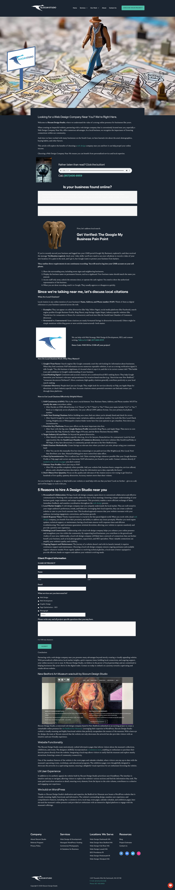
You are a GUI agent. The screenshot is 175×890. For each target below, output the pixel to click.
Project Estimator (125, 842)
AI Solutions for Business (69, 849)
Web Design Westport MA (100, 859)
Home (75, 8)
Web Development (46, 601)
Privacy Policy (35, 846)
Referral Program (37, 842)
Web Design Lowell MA (99, 849)
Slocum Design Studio (50, 886)
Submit (44, 646)
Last (89, 579)
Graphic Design (45, 604)
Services (82, 8)
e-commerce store (94, 750)
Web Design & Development (70, 839)
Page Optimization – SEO (49, 607)
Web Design (44, 597)
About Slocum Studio (38, 839)
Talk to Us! (82, 340)
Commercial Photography (69, 846)
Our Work (93, 8)
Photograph (44, 611)
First (39, 579)
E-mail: (98, 881)
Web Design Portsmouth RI (100, 856)
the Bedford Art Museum (72, 729)
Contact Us (112, 8)
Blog (121, 839)
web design (81, 146)
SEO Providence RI (97, 852)
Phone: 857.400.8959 (97, 884)
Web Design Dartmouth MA (100, 839)
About (104, 8)
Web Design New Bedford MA (101, 842)
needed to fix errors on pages (54, 462)
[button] (132, 8)
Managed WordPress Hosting (71, 842)
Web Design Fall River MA (99, 846)
